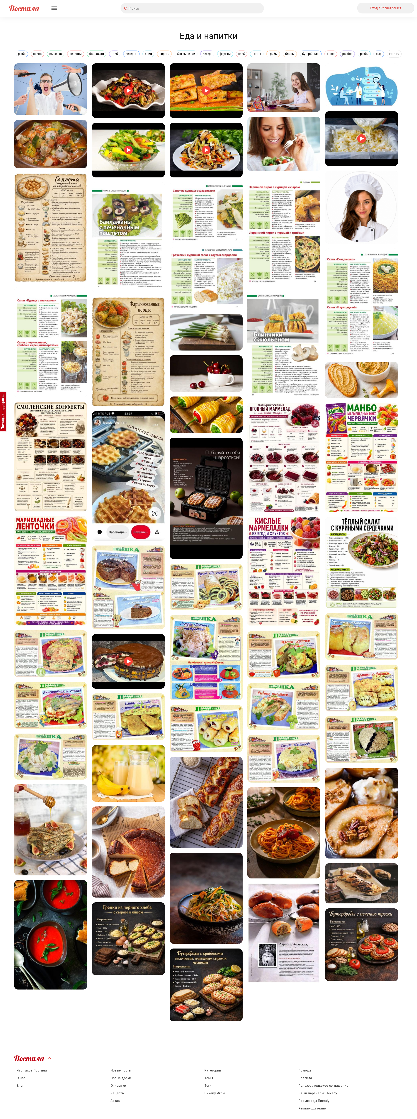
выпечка (55, 54)
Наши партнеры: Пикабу (317, 1093)
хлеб (241, 54)
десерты (131, 54)
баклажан (96, 54)
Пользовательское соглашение (323, 1085)
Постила (24, 8)
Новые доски (121, 1078)
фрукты (225, 54)
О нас (21, 1078)
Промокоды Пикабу (313, 1101)
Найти (244, 8)
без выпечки (186, 54)
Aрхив (115, 1101)
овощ (331, 54)
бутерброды (310, 54)
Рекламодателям (312, 1108)
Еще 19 (394, 54)
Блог (20, 1085)
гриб (114, 54)
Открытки (118, 1085)
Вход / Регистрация (385, 8)
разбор (347, 54)
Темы (208, 1078)
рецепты (76, 54)
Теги (208, 1085)
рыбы (364, 54)
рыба (22, 54)
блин (148, 54)
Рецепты (117, 1093)
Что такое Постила (32, 1070)
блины (290, 54)
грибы (273, 54)
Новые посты (121, 1070)
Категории (212, 1070)
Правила (305, 1078)
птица (37, 54)
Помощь (304, 1070)
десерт (207, 54)
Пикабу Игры (214, 1093)
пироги (164, 54)
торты (256, 54)
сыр (379, 54)
